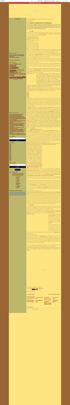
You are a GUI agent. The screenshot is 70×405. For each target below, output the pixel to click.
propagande (12, 73)
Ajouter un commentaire (35, 309)
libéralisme (20, 78)
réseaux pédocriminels (13, 72)
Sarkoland (34, 19)
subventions (39, 186)
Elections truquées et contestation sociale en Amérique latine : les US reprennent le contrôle (16, 116)
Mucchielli (30, 130)
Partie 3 (28, 94)
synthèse (34, 58)
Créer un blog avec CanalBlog (14, 57)
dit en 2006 (34, 207)
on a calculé (52, 111)
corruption (15, 78)
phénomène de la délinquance (51, 130)
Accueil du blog (11, 56)
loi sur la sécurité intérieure (51, 211)
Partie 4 (28, 95)
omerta (19, 72)
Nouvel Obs (29, 107)
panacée (49, 239)
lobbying (16, 64)
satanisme (17, 73)
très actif (39, 210)
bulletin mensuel (52, 53)
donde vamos (29, 19)
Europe (20, 71)
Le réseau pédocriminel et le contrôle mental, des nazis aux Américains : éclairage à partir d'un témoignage (17, 131)
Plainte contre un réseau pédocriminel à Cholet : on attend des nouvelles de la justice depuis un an (17, 123)
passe (44, 239)
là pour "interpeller (43, 184)
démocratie (22, 73)
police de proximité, (33, 184)
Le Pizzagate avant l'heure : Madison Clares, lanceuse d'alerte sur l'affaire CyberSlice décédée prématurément (16, 125)
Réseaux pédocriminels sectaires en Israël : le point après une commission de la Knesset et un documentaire (17, 121)
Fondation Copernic (45, 186)
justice (13, 70)
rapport (41, 102)
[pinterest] (41, 1)
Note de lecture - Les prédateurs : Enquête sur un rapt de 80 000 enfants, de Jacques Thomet (17, 129)
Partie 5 (28, 96)
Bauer (53, 50)
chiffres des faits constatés (39, 54)
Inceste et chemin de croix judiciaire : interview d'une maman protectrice (16, 128)
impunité (11, 63)
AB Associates (37, 49)
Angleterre (11, 78)
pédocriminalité (17, 77)
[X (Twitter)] (40, 1)
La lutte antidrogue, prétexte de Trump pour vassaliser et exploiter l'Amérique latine (16, 115)
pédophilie (11, 71)
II (46, 211)
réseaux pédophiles (14, 67)
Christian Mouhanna (37, 69)
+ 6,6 (28, 124)
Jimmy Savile (16, 71)
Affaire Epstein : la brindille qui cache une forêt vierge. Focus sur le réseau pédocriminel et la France (17, 134)
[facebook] (38, 1)
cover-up (11, 75)
